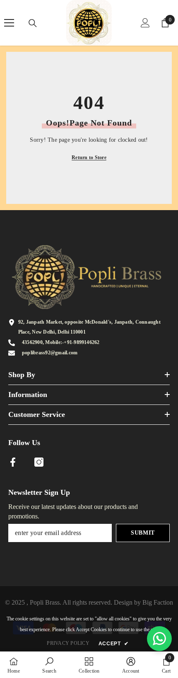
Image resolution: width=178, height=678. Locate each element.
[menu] (9, 23)
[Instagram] (39, 462)
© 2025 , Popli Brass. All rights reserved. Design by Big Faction (89, 602)
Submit (143, 533)
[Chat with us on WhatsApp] (159, 638)
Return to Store (89, 157)
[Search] (33, 23)
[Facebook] (13, 462)
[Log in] (145, 22)
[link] (49, 664)
